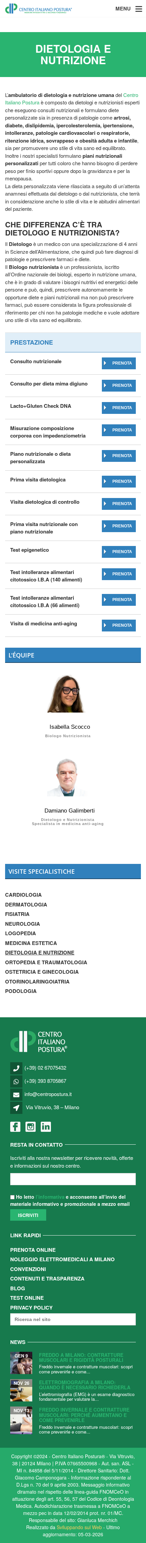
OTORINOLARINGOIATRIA (37, 981)
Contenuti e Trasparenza (47, 1278)
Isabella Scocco (70, 727)
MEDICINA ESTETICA (31, 943)
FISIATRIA (17, 914)
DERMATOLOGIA (26, 904)
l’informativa (50, 1196)
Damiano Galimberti (69, 810)
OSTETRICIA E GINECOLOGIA (42, 971)
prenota (122, 363)
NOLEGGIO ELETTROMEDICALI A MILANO (62, 1259)
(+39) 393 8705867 (45, 1080)
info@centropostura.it (48, 1093)
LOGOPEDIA (20, 933)
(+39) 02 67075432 (45, 1067)
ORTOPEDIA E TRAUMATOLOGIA (46, 962)
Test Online (27, 1297)
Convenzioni (28, 1269)
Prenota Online (33, 1249)
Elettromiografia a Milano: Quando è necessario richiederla (84, 1385)
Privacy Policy (31, 1307)
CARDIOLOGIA (23, 894)
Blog (17, 1288)
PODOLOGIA (21, 991)
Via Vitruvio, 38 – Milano (52, 1107)
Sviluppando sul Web (79, 1527)
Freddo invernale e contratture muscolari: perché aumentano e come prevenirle (84, 1414)
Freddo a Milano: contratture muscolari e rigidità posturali (81, 1357)
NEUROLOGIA (22, 923)
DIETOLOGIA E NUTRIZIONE (39, 952)
